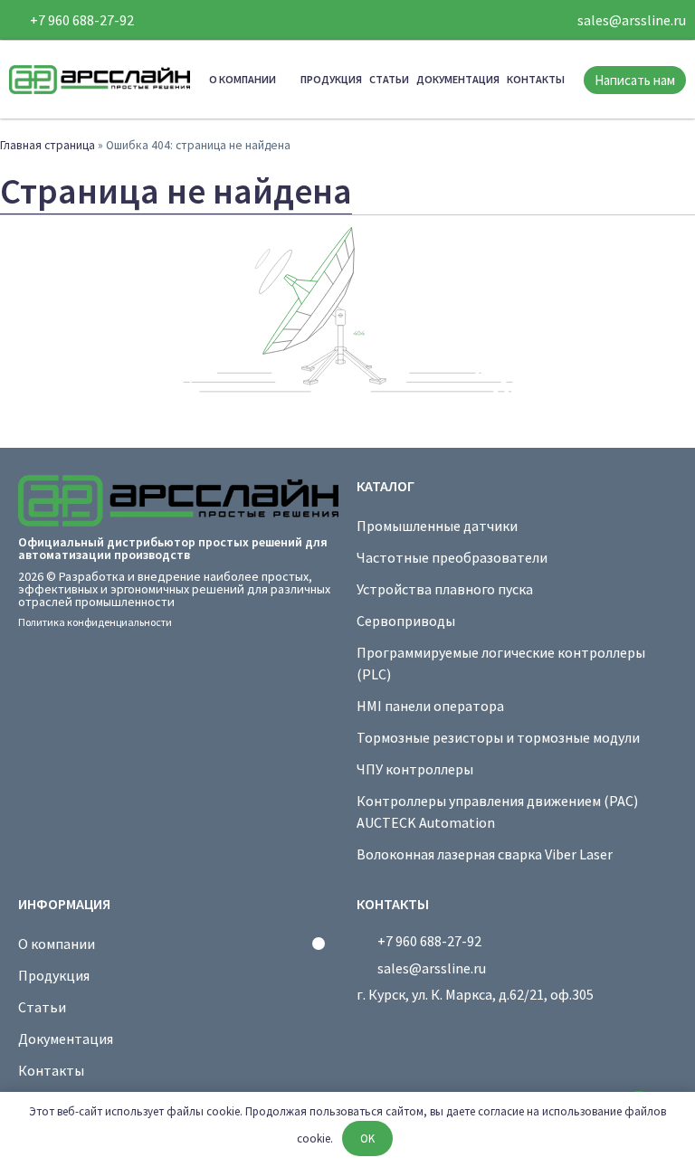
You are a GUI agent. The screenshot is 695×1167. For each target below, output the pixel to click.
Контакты (536, 79)
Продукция (331, 79)
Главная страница (47, 145)
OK (367, 1138)
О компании (242, 79)
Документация (458, 79)
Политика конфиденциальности (95, 622)
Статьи (389, 79)
